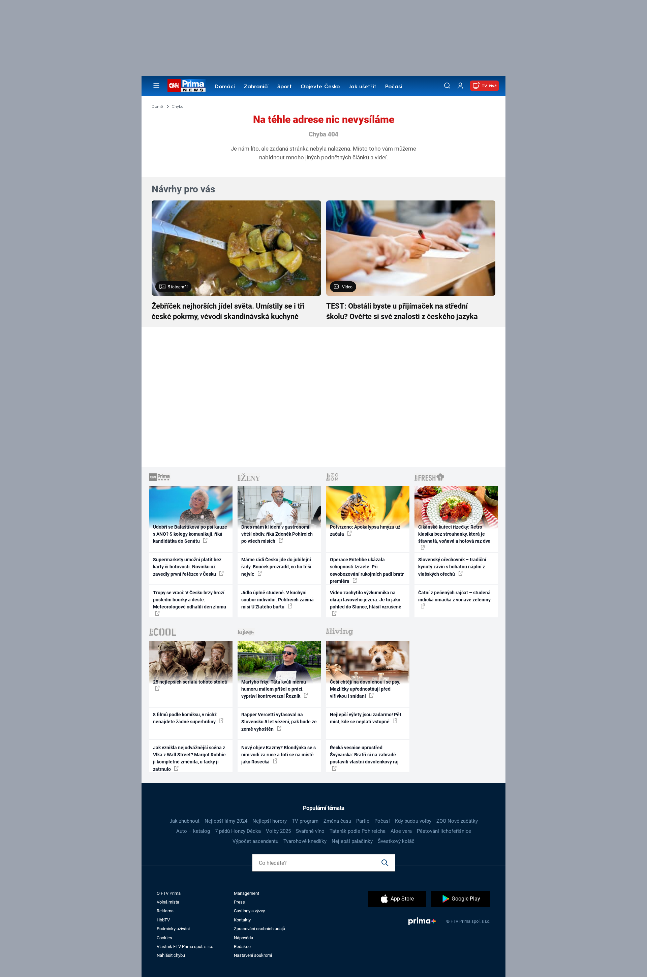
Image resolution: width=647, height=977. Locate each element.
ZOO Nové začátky (457, 821)
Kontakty (242, 919)
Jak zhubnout (184, 821)
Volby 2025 (278, 831)
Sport (284, 87)
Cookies (164, 937)
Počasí (393, 87)
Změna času (337, 821)
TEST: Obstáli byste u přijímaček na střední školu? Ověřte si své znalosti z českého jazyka (402, 311)
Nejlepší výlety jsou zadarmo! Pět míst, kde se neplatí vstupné (365, 718)
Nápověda (243, 937)
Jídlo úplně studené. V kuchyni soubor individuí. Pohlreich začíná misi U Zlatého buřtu (277, 600)
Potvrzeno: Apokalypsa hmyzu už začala (365, 530)
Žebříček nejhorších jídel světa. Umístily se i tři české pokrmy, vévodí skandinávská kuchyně (228, 311)
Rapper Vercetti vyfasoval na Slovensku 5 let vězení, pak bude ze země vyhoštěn (279, 722)
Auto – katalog (193, 831)
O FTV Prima (169, 893)
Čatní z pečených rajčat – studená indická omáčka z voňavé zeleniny (454, 596)
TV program (305, 821)
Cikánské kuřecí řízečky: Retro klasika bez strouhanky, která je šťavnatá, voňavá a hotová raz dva (454, 534)
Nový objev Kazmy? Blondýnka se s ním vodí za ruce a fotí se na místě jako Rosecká (278, 755)
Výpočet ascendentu (255, 841)
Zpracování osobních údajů (259, 928)
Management (246, 893)
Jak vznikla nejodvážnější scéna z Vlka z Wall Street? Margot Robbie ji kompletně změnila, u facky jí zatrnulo (189, 758)
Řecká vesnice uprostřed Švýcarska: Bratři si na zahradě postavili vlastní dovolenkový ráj (364, 755)
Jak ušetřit (362, 87)
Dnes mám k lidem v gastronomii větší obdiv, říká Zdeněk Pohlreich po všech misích (277, 534)
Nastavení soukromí (253, 955)
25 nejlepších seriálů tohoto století (190, 682)
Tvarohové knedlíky (305, 841)
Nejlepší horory (269, 821)
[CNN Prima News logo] (186, 85)
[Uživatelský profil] (460, 86)
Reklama (165, 910)
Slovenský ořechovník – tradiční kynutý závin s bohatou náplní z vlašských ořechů (452, 567)
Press (239, 902)
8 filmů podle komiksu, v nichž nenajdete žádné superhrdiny (185, 718)
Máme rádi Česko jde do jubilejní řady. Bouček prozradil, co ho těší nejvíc (276, 567)
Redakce (242, 946)
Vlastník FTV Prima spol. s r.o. (185, 946)
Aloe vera (401, 831)
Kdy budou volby (413, 821)
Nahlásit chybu (171, 955)
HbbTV (163, 919)
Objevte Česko (320, 87)
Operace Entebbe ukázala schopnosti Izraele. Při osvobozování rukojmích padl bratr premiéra (367, 570)
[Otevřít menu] (156, 85)
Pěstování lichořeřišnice (444, 831)
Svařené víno (310, 831)
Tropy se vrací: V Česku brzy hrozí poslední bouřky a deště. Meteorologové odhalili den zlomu (189, 600)
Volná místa (168, 902)
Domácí (225, 87)
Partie (362, 821)
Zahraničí (256, 87)
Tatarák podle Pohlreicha (358, 831)
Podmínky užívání (173, 928)
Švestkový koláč (396, 841)
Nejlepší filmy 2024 (226, 821)
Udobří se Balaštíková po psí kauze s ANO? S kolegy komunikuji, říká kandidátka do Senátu (190, 534)
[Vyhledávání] (447, 86)
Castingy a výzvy (249, 910)
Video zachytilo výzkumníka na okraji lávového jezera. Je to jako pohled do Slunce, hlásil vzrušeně (365, 600)
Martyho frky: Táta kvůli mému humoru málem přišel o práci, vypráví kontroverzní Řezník (273, 689)
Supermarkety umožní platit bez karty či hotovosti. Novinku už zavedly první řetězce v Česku (187, 567)
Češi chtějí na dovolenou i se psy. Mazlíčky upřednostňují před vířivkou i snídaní (365, 689)
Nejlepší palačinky (352, 841)
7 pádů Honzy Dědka (238, 831)
